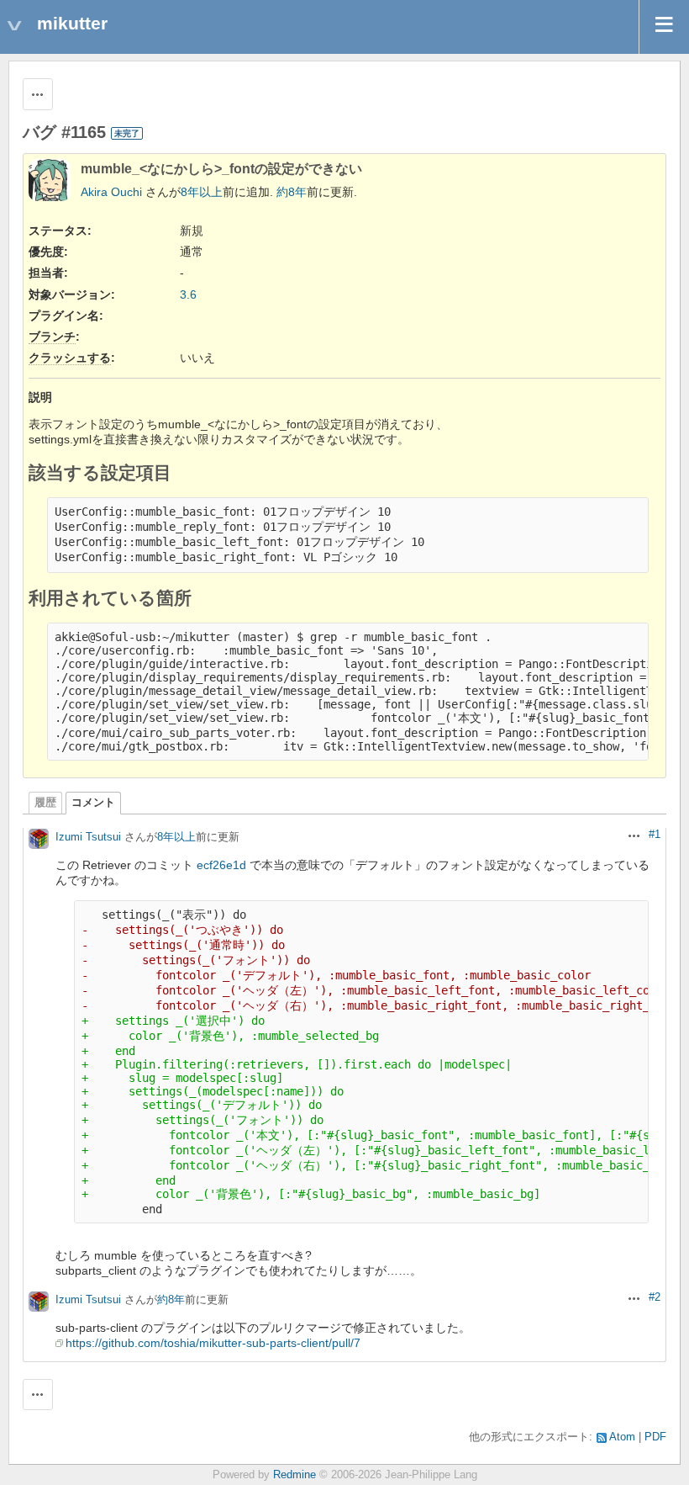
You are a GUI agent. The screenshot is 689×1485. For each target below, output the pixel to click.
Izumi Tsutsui (88, 836)
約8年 (291, 192)
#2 (654, 1297)
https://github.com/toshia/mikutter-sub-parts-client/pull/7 (213, 1343)
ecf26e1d (221, 865)
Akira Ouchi (111, 192)
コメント (93, 803)
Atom (622, 1437)
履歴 (45, 803)
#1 (654, 835)
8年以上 (202, 192)
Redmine (294, 1475)
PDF (655, 1437)
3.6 (188, 294)
